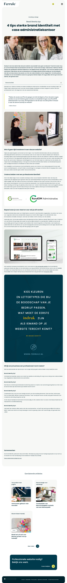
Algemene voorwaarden (42, 579)
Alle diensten (28, 579)
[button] (61, 82)
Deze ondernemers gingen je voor (13, 458)
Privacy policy (34, 579)
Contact (23, 579)
